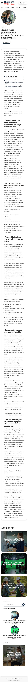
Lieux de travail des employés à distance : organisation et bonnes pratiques (14, 654)
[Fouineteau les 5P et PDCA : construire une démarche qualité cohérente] (14, 615)
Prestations (6, 42)
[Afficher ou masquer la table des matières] (20, 76)
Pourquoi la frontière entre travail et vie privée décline (14, 83)
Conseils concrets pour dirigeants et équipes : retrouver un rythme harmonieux (13, 87)
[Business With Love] (9, 3)
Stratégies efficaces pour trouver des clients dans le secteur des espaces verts (14, 585)
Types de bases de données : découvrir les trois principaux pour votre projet (14, 185)
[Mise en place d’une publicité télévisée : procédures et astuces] (14, 630)
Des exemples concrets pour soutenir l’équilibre (14, 85)
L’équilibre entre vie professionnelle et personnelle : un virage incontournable (14, 80)
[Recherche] (21, 3)
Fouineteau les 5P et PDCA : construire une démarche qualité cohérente (14, 540)
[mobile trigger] (2, 3)
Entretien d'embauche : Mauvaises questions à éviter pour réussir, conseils (13, 113)
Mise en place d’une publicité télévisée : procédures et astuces (14, 563)
